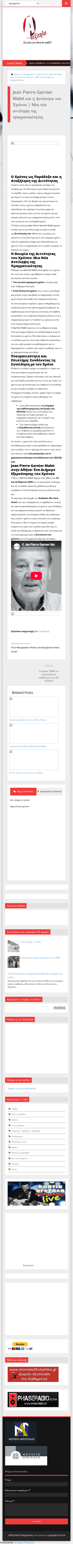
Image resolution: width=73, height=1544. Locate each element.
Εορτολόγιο (28, 1265)
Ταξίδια (15, 1163)
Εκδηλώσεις (17, 1136)
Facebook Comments (51, 791)
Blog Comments (25, 791)
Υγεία (14, 1169)
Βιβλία (15, 1119)
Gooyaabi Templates (24, 1542)
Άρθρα (14, 1108)
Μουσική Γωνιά (19, 1141)
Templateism (40, 1535)
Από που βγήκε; (19, 1114)
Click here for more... (21, 643)
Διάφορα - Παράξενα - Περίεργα (26, 1130)
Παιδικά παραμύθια (20, 1152)
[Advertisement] (36, 1309)
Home (17, 74)
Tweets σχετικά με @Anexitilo (22, 1088)
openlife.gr (44, 631)
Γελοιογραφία (18, 1125)
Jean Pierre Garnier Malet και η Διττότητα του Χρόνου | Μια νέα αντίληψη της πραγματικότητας (36, 77)
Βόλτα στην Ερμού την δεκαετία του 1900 (41, 957)
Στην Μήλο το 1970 (31, 941)
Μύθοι (15, 1147)
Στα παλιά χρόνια (20, 1158)
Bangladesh (29, 74)
